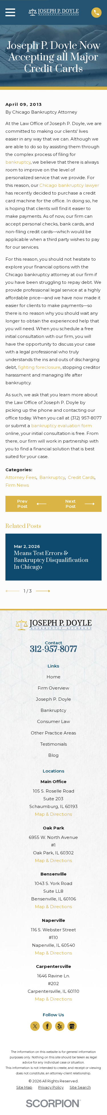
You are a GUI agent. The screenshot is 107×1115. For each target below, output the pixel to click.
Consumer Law (53, 721)
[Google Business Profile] (71, 1026)
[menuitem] (24, 1087)
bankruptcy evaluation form (61, 425)
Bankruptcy (52, 477)
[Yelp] (59, 1026)
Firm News (17, 485)
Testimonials (53, 744)
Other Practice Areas (53, 733)
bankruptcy (18, 162)
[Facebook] (47, 1026)
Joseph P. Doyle (53, 699)
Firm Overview (53, 688)
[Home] (53, 12)
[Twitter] (35, 1026)
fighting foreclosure (39, 367)
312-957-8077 (53, 649)
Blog (53, 755)
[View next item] (43, 591)
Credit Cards (81, 477)
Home (53, 677)
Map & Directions (53, 814)
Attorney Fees (20, 477)
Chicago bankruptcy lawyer (69, 185)
